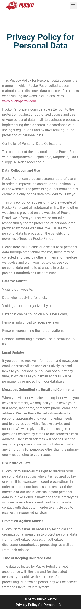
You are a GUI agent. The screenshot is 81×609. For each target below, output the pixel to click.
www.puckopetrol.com (19, 101)
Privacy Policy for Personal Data (40, 605)
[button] (73, 5)
